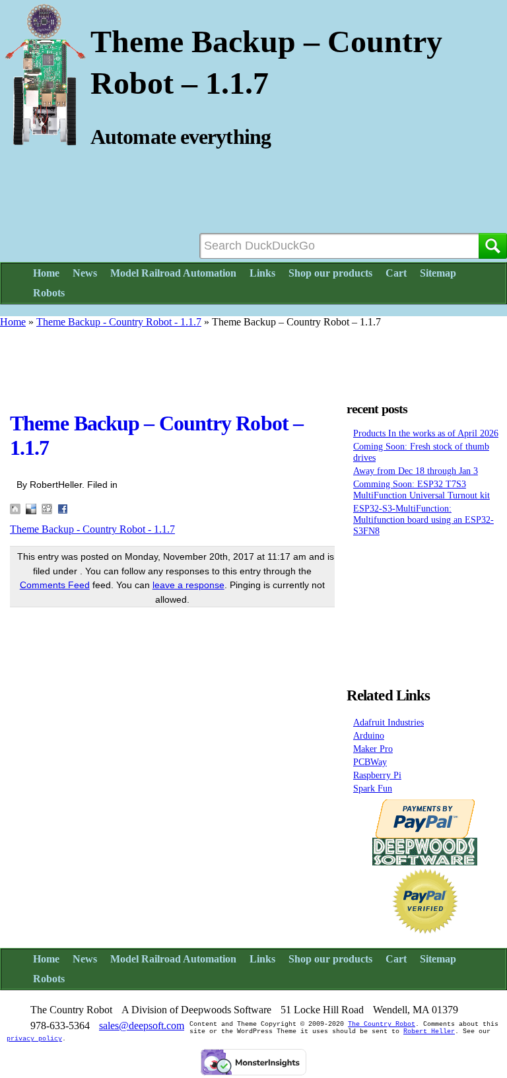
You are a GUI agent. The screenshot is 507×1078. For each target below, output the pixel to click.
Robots (49, 292)
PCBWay (370, 762)
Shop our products (330, 273)
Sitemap (438, 273)
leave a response (188, 585)
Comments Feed (55, 585)
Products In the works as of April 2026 (425, 433)
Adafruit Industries (388, 722)
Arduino (368, 735)
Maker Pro (373, 748)
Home (46, 273)
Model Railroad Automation (173, 273)
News (85, 273)
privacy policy (34, 1038)
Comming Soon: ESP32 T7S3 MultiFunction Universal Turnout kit (421, 489)
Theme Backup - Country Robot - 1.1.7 (118, 321)
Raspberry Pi (377, 775)
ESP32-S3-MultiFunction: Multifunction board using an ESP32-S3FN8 (423, 519)
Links (262, 273)
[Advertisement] (253, 357)
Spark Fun (372, 788)
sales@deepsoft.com (141, 1025)
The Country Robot (381, 1024)
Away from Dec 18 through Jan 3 (415, 470)
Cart (396, 273)
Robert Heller (429, 1031)
